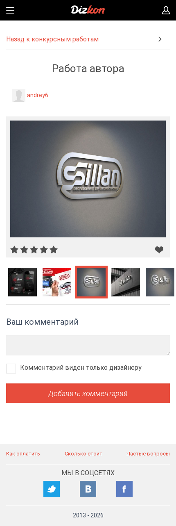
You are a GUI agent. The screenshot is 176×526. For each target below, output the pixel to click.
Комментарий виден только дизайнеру (81, 367)
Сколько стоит (83, 454)
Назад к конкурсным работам (52, 39)
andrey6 (37, 95)
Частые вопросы (148, 454)
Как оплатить (23, 454)
